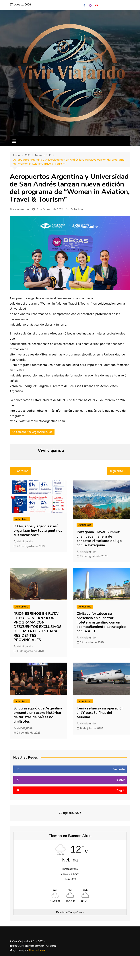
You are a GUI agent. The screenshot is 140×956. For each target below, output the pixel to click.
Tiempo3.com (76, 912)
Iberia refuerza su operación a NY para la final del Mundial (100, 713)
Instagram (90, 5)
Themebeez (37, 950)
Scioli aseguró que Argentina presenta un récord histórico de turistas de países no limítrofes (37, 715)
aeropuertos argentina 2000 (34, 432)
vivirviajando (21, 209)
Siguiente (116, 471)
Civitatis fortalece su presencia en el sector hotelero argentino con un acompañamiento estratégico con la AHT (101, 622)
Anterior (22, 471)
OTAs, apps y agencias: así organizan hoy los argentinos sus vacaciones (37, 530)
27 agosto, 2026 (20, 4)
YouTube (96, 5)
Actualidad (77, 209)
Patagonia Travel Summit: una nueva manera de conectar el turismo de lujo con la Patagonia (99, 539)
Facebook (84, 5)
